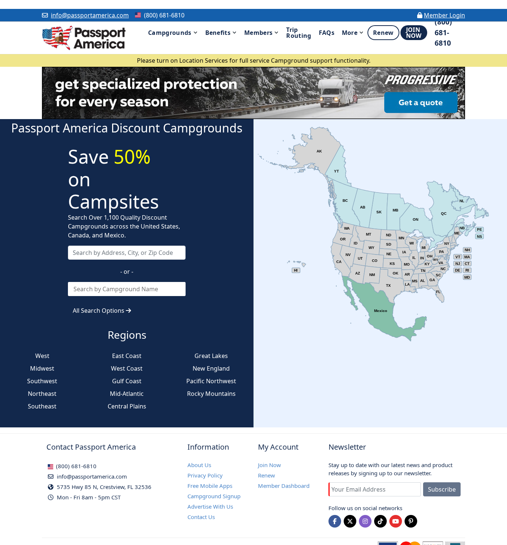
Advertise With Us (210, 506)
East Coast (126, 356)
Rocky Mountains (211, 394)
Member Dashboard (284, 485)
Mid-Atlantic (127, 394)
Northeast (42, 394)
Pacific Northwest (211, 381)
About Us (199, 465)
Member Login (444, 15)
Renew (266, 475)
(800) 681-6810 (76, 466)
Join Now (269, 465)
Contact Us (201, 517)
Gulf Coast (126, 381)
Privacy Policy (205, 475)
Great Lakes (211, 356)
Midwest (42, 368)
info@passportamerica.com (90, 15)
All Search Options (99, 310)
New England (211, 368)
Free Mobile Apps (209, 485)
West (42, 356)
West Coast (127, 368)
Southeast (42, 406)
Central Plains (127, 406)
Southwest (42, 381)
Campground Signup (214, 496)
